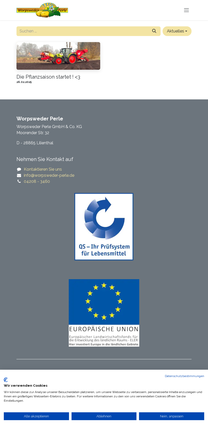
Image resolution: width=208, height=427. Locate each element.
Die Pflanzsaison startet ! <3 (48, 77)
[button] (177, 31)
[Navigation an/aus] (186, 10)
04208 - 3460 (37, 181)
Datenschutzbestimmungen (184, 376)
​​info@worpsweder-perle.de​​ (49, 175)
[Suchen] (154, 31)
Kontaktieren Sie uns (43, 169)
